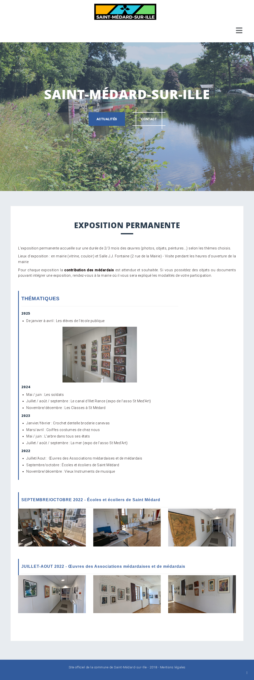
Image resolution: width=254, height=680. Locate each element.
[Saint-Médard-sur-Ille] (125, 11)
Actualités (106, 119)
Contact (149, 119)
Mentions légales (173, 667)
